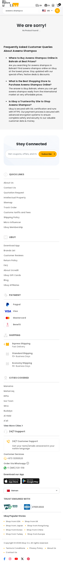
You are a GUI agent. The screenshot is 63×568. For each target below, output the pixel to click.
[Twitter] (24, 559)
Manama (8, 386)
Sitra (6, 405)
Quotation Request (14, 192)
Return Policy (10, 260)
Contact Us (10, 187)
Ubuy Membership (13, 227)
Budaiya (8, 410)
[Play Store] (30, 482)
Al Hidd (7, 415)
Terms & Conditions (15, 548)
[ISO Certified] (32, 506)
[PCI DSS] (10, 507)
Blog (6, 280)
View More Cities (13, 425)
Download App (12, 245)
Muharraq (9, 391)
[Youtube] (18, 559)
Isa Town (8, 401)
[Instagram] (12, 559)
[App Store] (12, 482)
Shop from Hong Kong (37, 525)
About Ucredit (11, 270)
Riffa (6, 396)
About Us (8, 182)
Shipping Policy (11, 217)
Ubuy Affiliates (11, 285)
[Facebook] (6, 559)
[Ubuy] (14, 5)
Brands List (9, 250)
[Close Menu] (3, 6)
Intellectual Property (15, 197)
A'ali (6, 420)
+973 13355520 (15, 458)
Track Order (10, 207)
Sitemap (8, 202)
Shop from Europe (36, 534)
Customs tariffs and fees (17, 212)
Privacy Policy (36, 548)
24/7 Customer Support (25, 441)
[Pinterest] (30, 559)
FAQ (6, 265)
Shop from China (35, 529)
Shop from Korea (14, 529)
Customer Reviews (13, 255)
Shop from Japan (14, 525)
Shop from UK (31, 521)
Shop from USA (13, 521)
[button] (39, 5)
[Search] (57, 10)
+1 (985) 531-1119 (15, 467)
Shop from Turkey (14, 534)
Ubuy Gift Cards (12, 275)
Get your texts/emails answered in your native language (33, 447)
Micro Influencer (12, 222)
